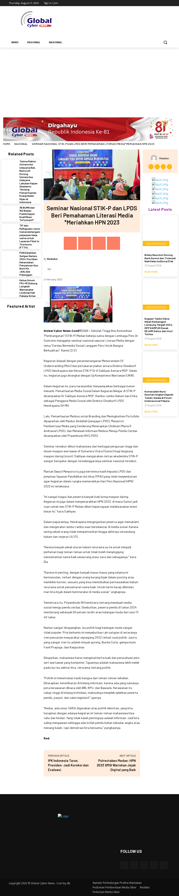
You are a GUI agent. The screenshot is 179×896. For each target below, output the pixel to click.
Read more (151, 272)
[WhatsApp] (113, 243)
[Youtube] (167, 3)
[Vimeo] (161, 3)
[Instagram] (149, 3)
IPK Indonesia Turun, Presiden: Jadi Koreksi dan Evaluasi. (68, 765)
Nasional (21, 143)
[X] (155, 3)
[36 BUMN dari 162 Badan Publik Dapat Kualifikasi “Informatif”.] (9, 214)
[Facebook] (143, 3)
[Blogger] (124, 865)
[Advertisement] (89, 80)
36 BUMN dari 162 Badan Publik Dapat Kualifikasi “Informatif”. (27, 214)
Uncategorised (156, 243)
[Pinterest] (99, 243)
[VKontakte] (163, 865)
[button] (165, 42)
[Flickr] (144, 865)
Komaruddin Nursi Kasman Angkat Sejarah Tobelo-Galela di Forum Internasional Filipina (159, 396)
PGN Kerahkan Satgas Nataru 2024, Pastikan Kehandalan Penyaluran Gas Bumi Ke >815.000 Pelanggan (28, 263)
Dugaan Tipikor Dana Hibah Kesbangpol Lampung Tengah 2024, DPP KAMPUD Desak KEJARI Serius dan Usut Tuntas (159, 326)
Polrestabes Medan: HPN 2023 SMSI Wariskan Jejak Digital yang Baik (116, 765)
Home (6, 143)
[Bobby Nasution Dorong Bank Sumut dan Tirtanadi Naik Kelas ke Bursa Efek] (160, 232)
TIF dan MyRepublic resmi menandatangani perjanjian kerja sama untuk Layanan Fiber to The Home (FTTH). (29, 236)
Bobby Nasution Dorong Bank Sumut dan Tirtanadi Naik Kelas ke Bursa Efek (160, 258)
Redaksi (52, 258)
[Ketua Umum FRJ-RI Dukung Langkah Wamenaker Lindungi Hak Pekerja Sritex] (9, 287)
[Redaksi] (155, 158)
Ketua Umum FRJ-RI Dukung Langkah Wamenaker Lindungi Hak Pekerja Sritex (28, 288)
